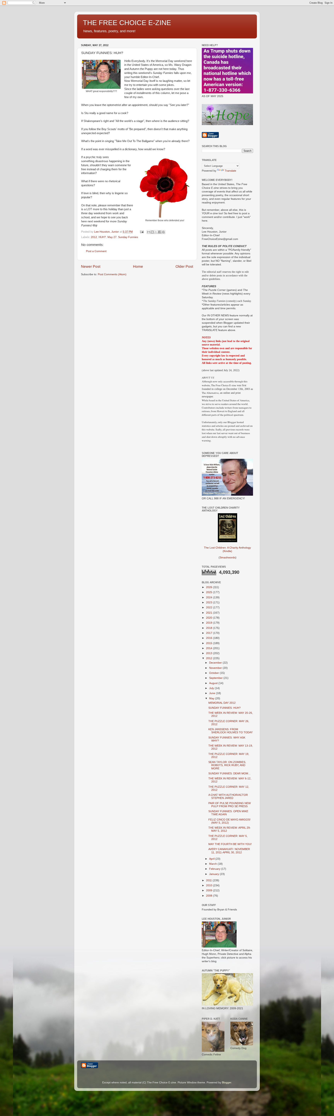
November (216, 667)
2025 (209, 592)
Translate (230, 170)
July (212, 688)
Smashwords (227, 557)
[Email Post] (141, 231)
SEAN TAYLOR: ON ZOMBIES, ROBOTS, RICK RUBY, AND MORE (227, 765)
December (216, 662)
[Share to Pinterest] (163, 232)
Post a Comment (96, 251)
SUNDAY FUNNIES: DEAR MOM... (229, 773)
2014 (209, 648)
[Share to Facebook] (160, 232)
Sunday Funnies (128, 237)
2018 (209, 628)
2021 (209, 612)
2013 (209, 653)
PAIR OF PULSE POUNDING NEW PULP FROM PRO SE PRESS (229, 805)
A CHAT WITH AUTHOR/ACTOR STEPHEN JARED (228, 796)
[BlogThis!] (152, 232)
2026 (209, 587)
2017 (209, 633)
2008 (209, 895)
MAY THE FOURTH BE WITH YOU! (230, 844)
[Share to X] (156, 232)
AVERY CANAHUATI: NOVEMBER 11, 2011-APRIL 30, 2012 (229, 851)
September (216, 678)
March (213, 863)
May (212, 698)
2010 (209, 885)
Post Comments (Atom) (112, 274)
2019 (209, 622)
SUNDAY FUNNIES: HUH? (224, 707)
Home (138, 266)
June (212, 693)
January (214, 874)
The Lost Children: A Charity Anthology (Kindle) (227, 549)
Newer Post (90, 266)
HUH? (102, 237)
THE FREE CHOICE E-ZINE (127, 23)
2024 (209, 597)
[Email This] (149, 232)
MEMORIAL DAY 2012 (222, 702)
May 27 (112, 237)
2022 (209, 607)
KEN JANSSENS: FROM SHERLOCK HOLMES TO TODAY (230, 731)
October (214, 672)
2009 (209, 890)
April (212, 858)
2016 (209, 638)
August (213, 683)
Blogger (226, 1082)
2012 (94, 237)
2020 (209, 617)
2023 (209, 602)
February (215, 868)
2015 (209, 643)
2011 (209, 880)
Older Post (184, 266)
